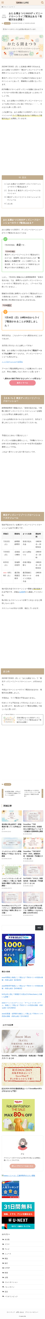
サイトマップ (11, 1312)
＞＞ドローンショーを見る (12, 362)
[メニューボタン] (2, 2)
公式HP (22, 592)
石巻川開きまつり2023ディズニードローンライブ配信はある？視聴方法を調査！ (29, 720)
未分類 (7, 1239)
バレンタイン (9, 1287)
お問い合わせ (20, 1312)
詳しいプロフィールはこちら (22, 1166)
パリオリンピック (11, 1296)
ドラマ (7, 1244)
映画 (6, 1273)
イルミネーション (11, 1282)
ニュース (7, 23)
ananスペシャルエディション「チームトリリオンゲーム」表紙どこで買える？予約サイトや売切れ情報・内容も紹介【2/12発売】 (22, 1005)
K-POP (7, 1268)
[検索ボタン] (42, 2)
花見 (6, 1292)
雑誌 (6, 1258)
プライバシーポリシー (31, 1312)
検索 (39, 928)
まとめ (10, 204)
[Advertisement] (22, 146)
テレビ (7, 1249)
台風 (6, 1277)
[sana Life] (22, 2)
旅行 (6, 1263)
